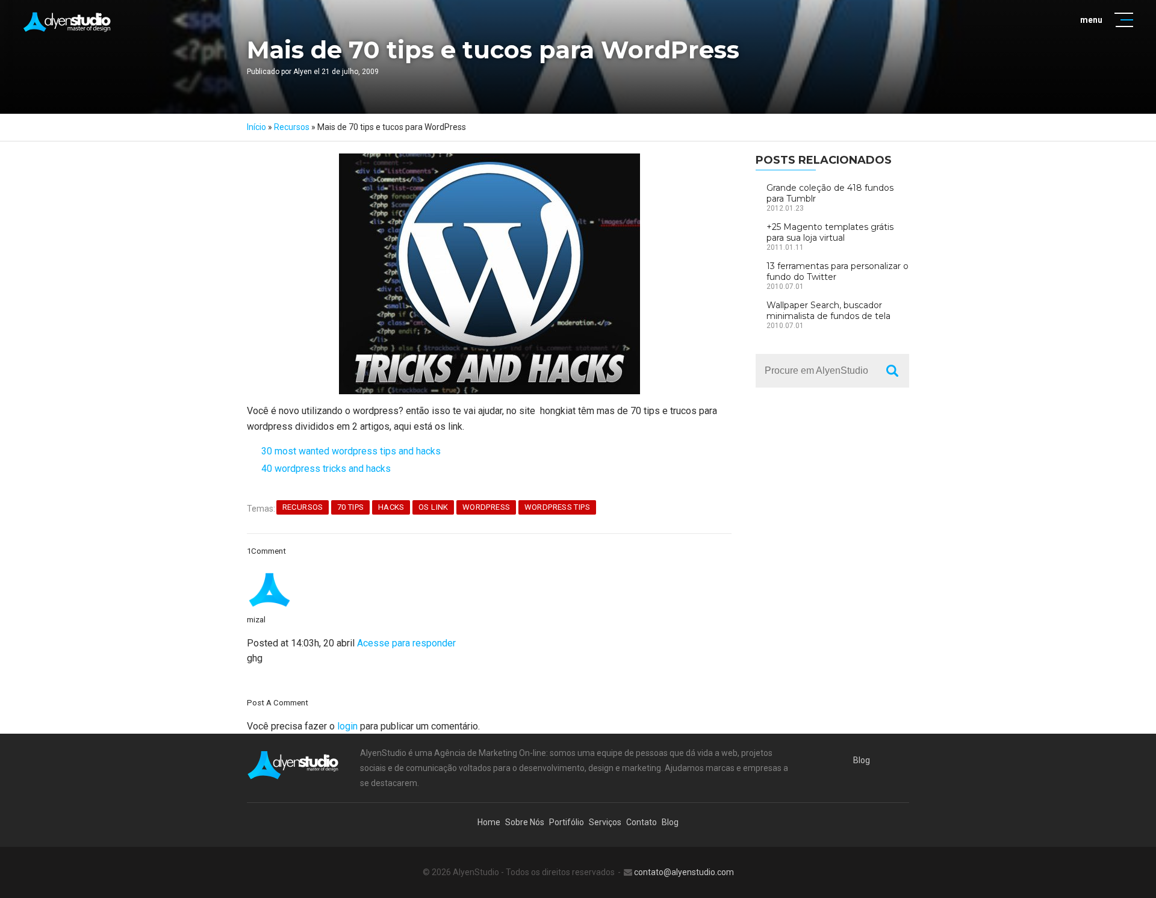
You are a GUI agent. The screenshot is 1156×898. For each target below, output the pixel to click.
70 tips (350, 507)
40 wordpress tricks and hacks (326, 468)
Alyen (302, 71)
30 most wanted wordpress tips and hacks (351, 451)
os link (433, 507)
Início (256, 127)
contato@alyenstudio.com (684, 872)
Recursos (291, 127)
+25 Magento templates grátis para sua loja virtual (829, 232)
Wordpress (486, 507)
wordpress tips (557, 507)
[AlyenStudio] (68, 22)
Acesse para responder (406, 643)
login (347, 726)
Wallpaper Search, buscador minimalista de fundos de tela (828, 310)
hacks (391, 507)
